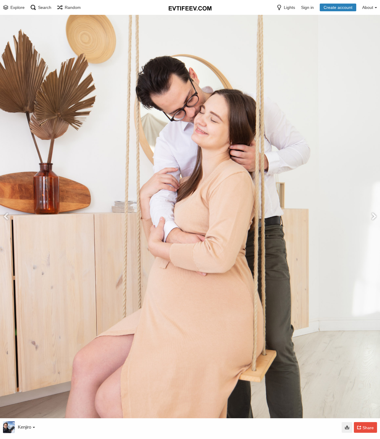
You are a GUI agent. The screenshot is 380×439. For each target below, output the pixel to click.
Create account (338, 7)
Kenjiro (24, 427)
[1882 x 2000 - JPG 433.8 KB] (347, 427)
